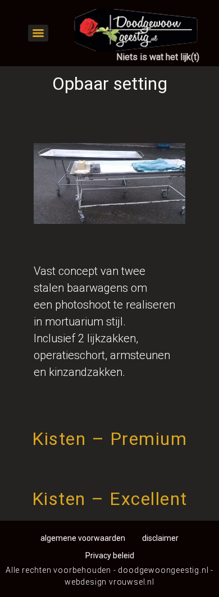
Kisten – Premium (109, 438)
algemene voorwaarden (82, 538)
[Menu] (38, 33)
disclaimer (160, 538)
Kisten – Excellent (110, 498)
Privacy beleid (109, 555)
